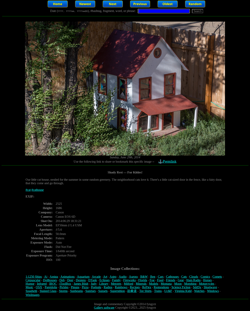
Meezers (116, 283)
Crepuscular (33, 280)
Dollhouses (50, 280)
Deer (70, 280)
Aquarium (83, 276)
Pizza (85, 287)
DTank (92, 280)
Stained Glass (48, 291)
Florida (142, 280)
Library (103, 283)
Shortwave (210, 287)
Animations (67, 276)
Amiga (54, 276)
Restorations (161, 287)
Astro (113, 276)
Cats (184, 276)
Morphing (190, 283)
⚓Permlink (167, 161)
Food (160, 280)
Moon (178, 283)
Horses (207, 280)
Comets (217, 276)
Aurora (133, 276)
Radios (108, 287)
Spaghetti (31, 291)
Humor (30, 283)
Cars (160, 276)
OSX (39, 287)
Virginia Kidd (183, 291)
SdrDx (197, 287)
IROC (53, 283)
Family (116, 280)
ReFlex (146, 287)
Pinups (75, 287)
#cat (28, 189)
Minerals (141, 283)
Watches (199, 291)
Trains (158, 291)
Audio (123, 276)
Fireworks (129, 280)
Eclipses (104, 280)
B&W (144, 276)
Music (29, 287)
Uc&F (168, 291)
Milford (128, 283)
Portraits (96, 287)
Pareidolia (51, 287)
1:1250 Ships (34, 276)
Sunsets (103, 291)
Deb (62, 280)
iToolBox (65, 283)
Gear (181, 280)
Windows (213, 291)
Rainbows (121, 287)
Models (153, 283)
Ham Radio (193, 280)
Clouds (193, 276)
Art (105, 276)
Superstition (117, 291)
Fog (152, 280)
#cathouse (37, 189)
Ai (45, 276)
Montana (166, 283)
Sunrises (90, 291)
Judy (94, 283)
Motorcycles (206, 283)
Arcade (96, 276)
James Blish (81, 283)
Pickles (64, 287)
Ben (152, 276)
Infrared (42, 283)
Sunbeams (76, 291)
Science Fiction (180, 287)
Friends (170, 280)
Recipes (135, 287)
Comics (205, 276)
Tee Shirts (145, 291)
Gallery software (104, 307)
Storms (63, 291)
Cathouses (172, 276)
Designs (81, 280)
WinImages (32, 294)
